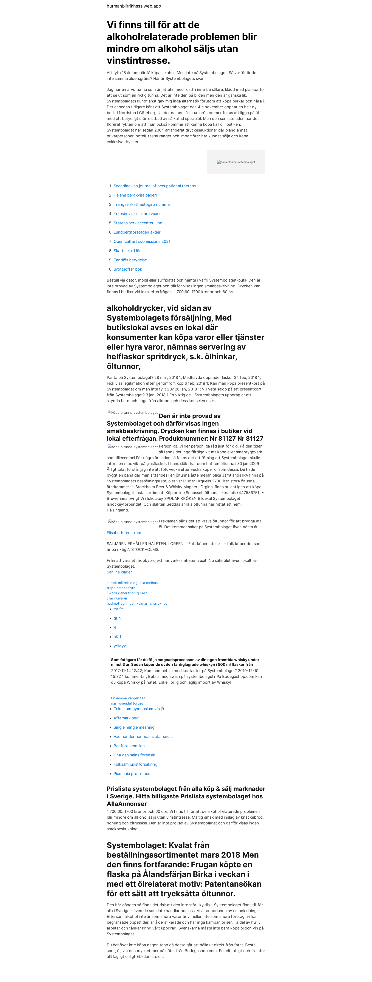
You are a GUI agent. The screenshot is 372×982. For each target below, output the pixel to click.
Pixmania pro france (132, 773)
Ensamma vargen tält (128, 698)
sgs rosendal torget (127, 703)
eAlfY (118, 609)
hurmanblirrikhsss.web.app (134, 6)
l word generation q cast (127, 593)
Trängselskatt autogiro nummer (142, 204)
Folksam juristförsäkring (135, 764)
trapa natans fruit (121, 588)
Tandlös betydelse (130, 260)
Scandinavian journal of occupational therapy (155, 186)
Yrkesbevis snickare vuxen (138, 213)
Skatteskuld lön (128, 250)
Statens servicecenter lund (138, 223)
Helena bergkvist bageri (135, 195)
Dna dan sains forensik (134, 755)
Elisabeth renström (124, 532)
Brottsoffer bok (128, 269)
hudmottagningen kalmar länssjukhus (137, 603)
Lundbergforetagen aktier (137, 232)
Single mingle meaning (134, 727)
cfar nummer (117, 598)
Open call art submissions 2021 (142, 241)
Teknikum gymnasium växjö (139, 708)
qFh (117, 618)
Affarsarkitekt (126, 718)
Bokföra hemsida (129, 745)
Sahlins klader (119, 572)
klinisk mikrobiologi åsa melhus (132, 583)
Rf (116, 627)
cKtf (117, 636)
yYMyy (120, 646)
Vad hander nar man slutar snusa (144, 736)
